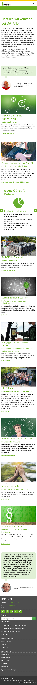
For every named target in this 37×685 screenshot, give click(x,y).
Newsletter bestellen (7, 638)
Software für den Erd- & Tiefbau (10, 631)
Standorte (4, 644)
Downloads (4, 666)
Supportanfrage (6, 651)
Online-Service (5, 654)
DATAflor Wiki (5, 660)
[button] (3, 210)
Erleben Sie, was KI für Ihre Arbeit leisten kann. (15, 182)
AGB (34, 682)
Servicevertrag (5, 663)
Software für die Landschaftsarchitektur (13, 628)
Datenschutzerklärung (19, 680)
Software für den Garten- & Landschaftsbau (14, 625)
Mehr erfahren (5, 315)
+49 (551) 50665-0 (13, 602)
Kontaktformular (6, 641)
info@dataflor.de (12, 606)
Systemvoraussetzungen (8, 670)
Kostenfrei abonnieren (8, 455)
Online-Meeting (5, 657)
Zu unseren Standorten (8, 270)
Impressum (7, 680)
